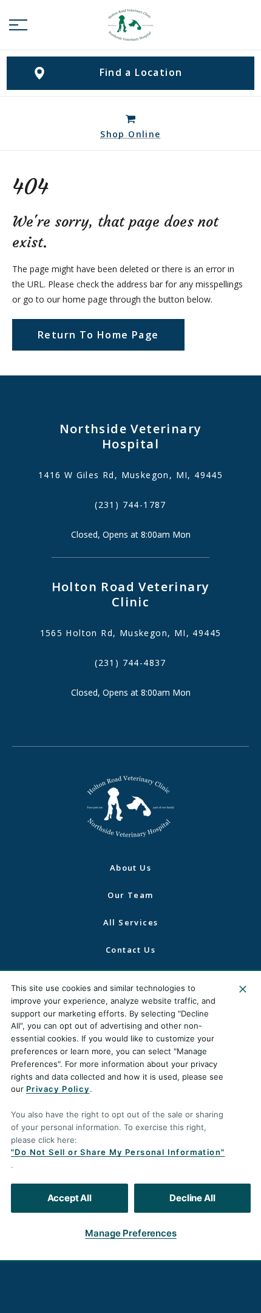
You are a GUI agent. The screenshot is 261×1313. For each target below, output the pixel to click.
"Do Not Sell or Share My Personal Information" (118, 1152)
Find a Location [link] (141, 72)
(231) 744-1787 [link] (130, 504)
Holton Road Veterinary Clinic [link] (131, 594)
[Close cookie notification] (242, 989)
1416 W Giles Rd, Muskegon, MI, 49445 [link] (130, 475)
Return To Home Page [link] (98, 334)
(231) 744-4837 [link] (130, 662)
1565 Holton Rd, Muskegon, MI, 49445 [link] (131, 633)
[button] (18, 24)
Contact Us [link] (130, 949)
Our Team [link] (130, 895)
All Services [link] (130, 922)
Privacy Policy (58, 1089)
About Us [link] (130, 867)
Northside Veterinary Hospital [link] (130, 436)
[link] (130, 25)
